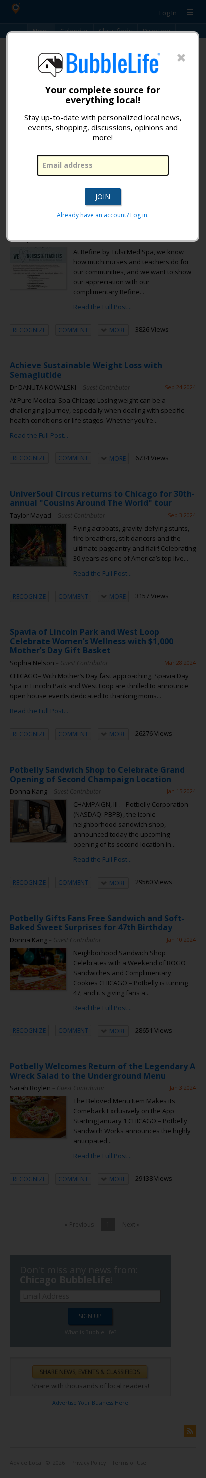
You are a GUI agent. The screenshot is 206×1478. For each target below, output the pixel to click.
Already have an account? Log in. (103, 215)
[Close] (182, 58)
